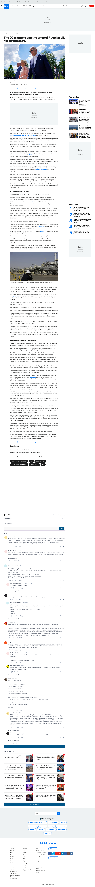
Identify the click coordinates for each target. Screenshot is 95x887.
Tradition (47, 833)
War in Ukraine (34, 464)
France (63, 822)
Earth (60, 6)
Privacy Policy (39, 859)
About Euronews (40, 850)
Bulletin (25, 852)
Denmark (41, 829)
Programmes (13, 871)
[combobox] (54, 2)
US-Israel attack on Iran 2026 (37, 822)
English (4, 1)
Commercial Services (41, 852)
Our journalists (13, 873)
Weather (25, 854)
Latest (14, 6)
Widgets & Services (28, 865)
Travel (44, 6)
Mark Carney (51, 829)
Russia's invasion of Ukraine (19, 461)
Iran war (43, 826)
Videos (12, 869)
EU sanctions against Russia (19, 464)
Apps (24, 861)
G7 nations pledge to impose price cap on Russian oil (23, 449)
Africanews (25, 867)
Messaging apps (27, 863)
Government (61, 829)
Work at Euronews (40, 865)
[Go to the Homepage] (6, 6)
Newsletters (53, 858)
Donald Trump (33, 826)
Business (38, 6)
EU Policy (31, 6)
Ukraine (32, 829)
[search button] (46, 2)
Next (49, 6)
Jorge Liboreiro (14, 82)
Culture (55, 6)
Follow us (25, 859)
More (37, 848)
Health (65, 6)
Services (25, 848)
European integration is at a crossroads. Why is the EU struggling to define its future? (31, 456)
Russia (51, 826)
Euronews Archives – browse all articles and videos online (15, 877)
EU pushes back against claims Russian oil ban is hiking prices (25, 452)
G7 (31, 461)
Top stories (74, 97)
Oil (43, 464)
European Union (40, 461)
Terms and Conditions (41, 854)
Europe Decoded (14, 33)
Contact (38, 863)
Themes (12, 848)
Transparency (39, 861)
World (25, 6)
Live (92, 6)
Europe (19, 6)
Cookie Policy (39, 856)
